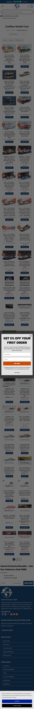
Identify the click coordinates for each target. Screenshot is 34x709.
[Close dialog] (31, 335)
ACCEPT (17, 701)
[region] (17, 700)
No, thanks (17, 372)
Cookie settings (17, 705)
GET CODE (17, 363)
